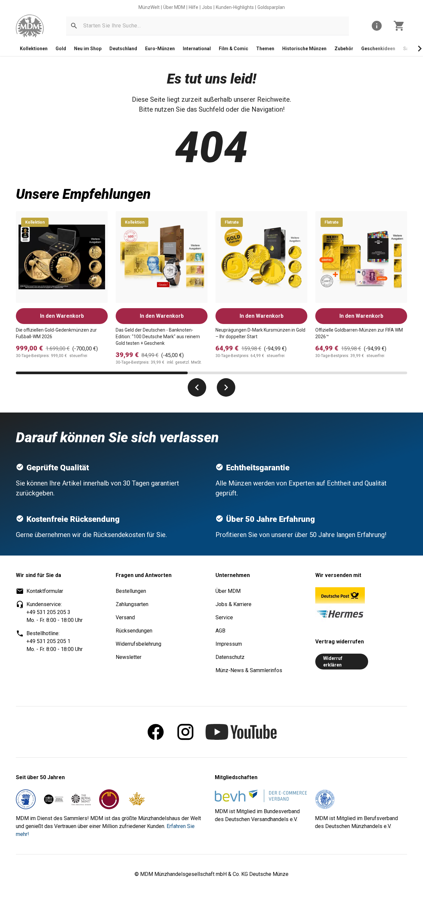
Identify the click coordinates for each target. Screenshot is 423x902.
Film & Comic (233, 48)
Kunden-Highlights (235, 7)
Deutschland (123, 48)
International (197, 48)
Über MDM (174, 7)
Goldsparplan (271, 7)
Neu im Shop (87, 48)
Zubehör (343, 48)
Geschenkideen (378, 48)
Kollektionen (34, 48)
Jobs (207, 7)
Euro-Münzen (160, 48)
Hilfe (193, 7)
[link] (30, 26)
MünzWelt (149, 7)
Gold (61, 48)
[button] (74, 26)
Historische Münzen (304, 48)
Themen (265, 48)
